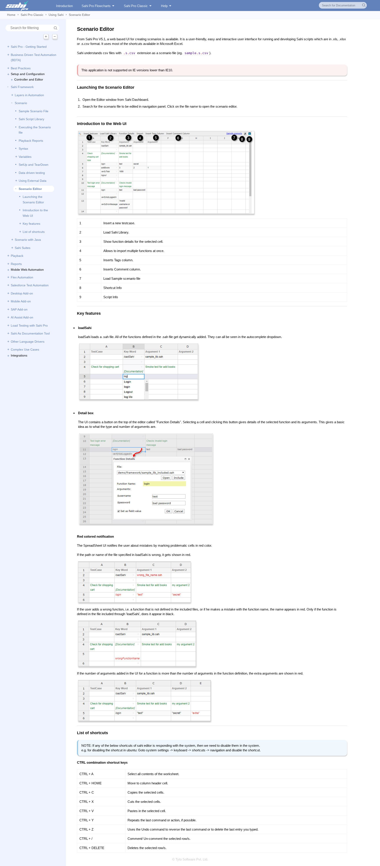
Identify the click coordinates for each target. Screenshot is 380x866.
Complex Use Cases (25, 349)
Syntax (23, 148)
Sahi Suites (22, 248)
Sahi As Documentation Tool (30, 333)
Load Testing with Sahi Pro (29, 325)
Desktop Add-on (22, 293)
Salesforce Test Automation (30, 285)
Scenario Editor (30, 189)
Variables (25, 156)
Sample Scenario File (33, 111)
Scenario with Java (28, 239)
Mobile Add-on (21, 301)
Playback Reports (31, 140)
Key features (31, 223)
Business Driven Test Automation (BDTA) (33, 57)
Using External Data (32, 180)
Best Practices (21, 68)
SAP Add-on (19, 309)
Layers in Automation (29, 95)
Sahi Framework (22, 87)
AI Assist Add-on (22, 317)
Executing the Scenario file (35, 129)
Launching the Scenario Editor (33, 199)
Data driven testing (32, 173)
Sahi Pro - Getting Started (29, 46)
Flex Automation (22, 277)
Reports (16, 264)
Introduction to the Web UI (35, 212)
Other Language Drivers (27, 341)
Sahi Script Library (31, 119)
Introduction (64, 6)
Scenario (21, 103)
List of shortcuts (34, 232)
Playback (17, 255)
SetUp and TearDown (33, 164)
